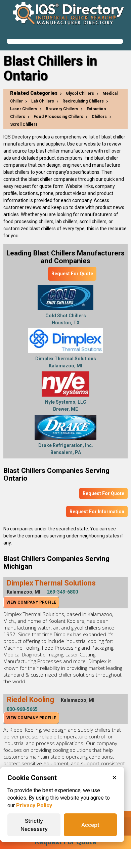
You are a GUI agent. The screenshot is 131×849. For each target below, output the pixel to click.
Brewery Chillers (62, 109)
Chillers (99, 116)
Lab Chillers (42, 101)
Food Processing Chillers (58, 116)
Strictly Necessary (34, 824)
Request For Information (97, 511)
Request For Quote (72, 273)
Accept (90, 824)
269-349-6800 (62, 592)
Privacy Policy (34, 805)
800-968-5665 (22, 709)
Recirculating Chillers (83, 101)
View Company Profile (31, 602)
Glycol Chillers (80, 93)
